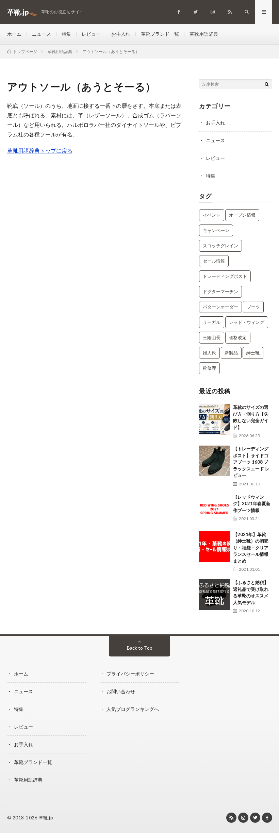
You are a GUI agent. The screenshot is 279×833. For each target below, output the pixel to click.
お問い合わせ (120, 691)
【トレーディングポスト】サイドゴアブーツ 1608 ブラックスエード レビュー (251, 462)
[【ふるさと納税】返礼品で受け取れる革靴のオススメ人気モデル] (214, 594)
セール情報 (214, 261)
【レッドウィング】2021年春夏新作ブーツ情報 (251, 503)
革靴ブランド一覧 (160, 34)
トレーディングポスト (225, 276)
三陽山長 (211, 337)
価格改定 (238, 337)
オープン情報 (242, 215)
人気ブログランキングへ (132, 709)
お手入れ (120, 34)
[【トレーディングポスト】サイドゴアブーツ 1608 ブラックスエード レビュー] (214, 461)
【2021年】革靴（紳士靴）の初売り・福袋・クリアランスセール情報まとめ (250, 548)
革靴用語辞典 (204, 34)
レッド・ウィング (246, 322)
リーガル (211, 322)
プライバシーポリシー (130, 674)
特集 (66, 34)
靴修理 (209, 368)
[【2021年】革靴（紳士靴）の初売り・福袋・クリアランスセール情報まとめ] (214, 546)
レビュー (91, 34)
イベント (211, 215)
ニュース (41, 34)
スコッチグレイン (220, 245)
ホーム (14, 34)
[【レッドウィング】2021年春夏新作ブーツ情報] (214, 509)
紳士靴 (253, 352)
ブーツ (253, 307)
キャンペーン (216, 230)
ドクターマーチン (220, 291)
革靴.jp (46, 817)
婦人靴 (209, 352)
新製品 (231, 352)
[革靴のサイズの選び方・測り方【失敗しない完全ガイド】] (214, 419)
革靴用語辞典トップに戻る (39, 150)
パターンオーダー (220, 307)
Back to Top (139, 648)
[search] (267, 84)
